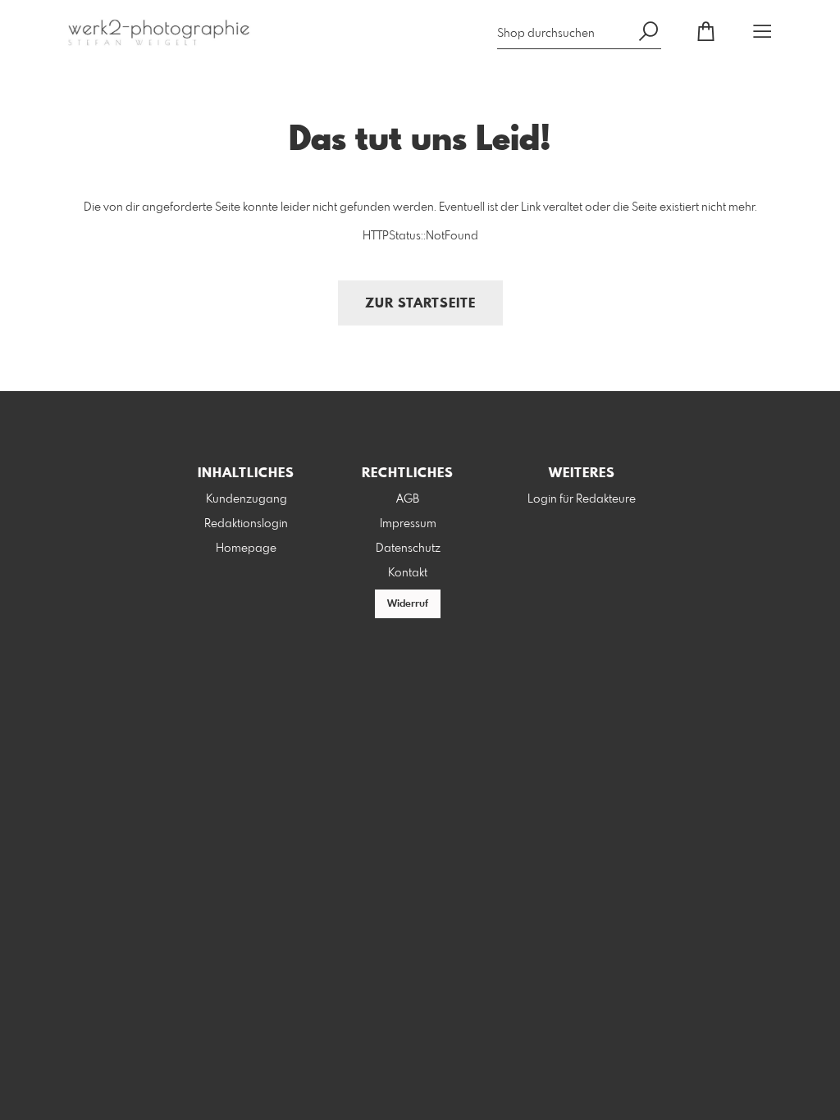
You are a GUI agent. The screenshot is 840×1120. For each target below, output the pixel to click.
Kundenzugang (246, 499)
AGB (407, 499)
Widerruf (407, 604)
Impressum (408, 524)
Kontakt (407, 573)
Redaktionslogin (246, 524)
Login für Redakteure (581, 499)
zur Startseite (420, 304)
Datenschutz (408, 548)
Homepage (246, 548)
